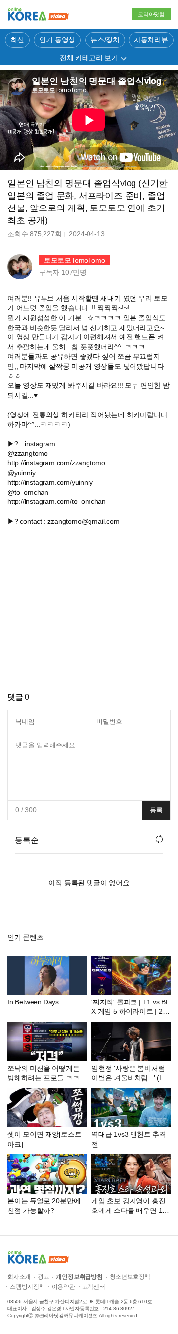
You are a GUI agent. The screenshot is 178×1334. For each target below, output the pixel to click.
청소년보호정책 (130, 1276)
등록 (156, 810)
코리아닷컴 (151, 14)
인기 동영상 (57, 39)
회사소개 (19, 1276)
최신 (17, 39)
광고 (43, 1276)
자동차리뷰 (151, 39)
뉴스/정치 (105, 39)
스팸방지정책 (27, 1286)
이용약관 (63, 1286)
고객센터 (93, 1286)
